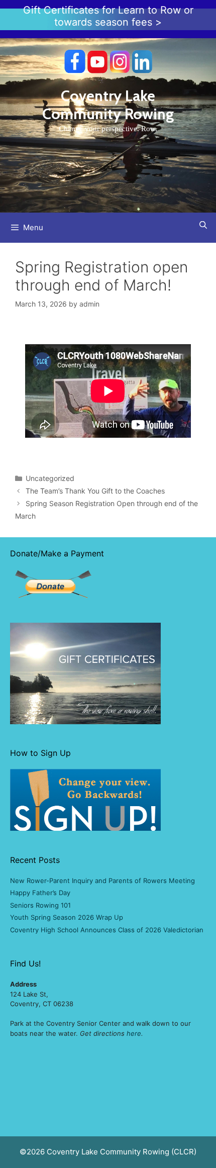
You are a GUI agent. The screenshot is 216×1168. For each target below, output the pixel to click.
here (134, 1033)
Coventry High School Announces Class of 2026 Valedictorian (106, 930)
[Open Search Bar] (203, 225)
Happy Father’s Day (40, 893)
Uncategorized (50, 478)
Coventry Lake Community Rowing (108, 104)
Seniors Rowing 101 (40, 905)
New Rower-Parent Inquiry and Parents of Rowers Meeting (102, 881)
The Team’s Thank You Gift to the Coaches (95, 490)
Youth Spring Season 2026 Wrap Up (66, 917)
